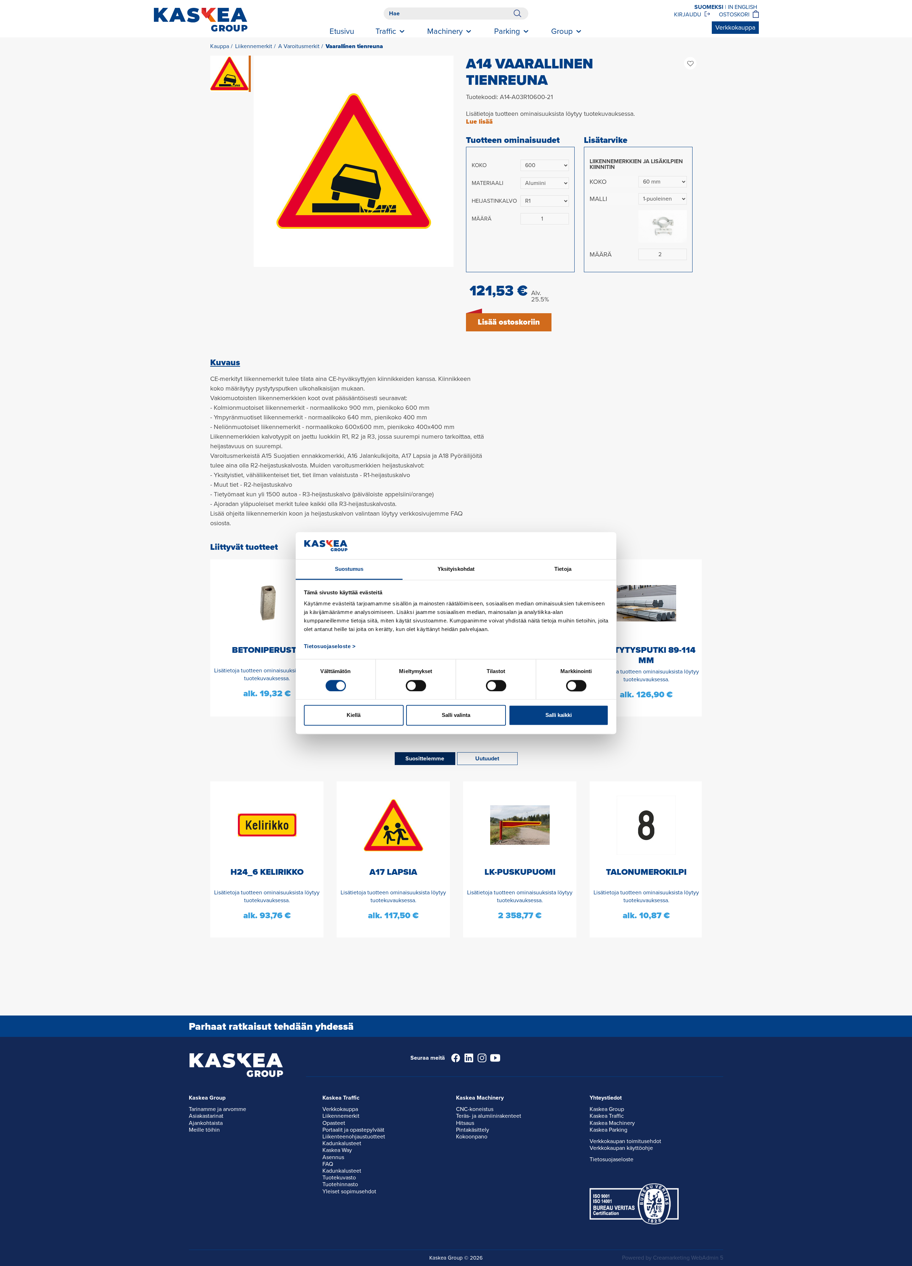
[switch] (416, 685)
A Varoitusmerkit (299, 46)
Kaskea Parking (608, 1129)
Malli (598, 199)
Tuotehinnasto (340, 1184)
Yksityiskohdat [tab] (456, 569)
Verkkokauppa (735, 27)
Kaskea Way (337, 1150)
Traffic (385, 31)
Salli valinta (456, 715)
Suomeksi (708, 7)
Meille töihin (204, 1129)
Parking (507, 31)
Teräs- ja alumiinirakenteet (488, 1116)
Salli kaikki (558, 715)
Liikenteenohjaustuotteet (353, 1136)
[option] (353, 161)
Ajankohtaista (206, 1123)
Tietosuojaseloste (611, 1159)
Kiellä (354, 715)
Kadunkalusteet (341, 1143)
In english (742, 7)
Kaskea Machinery (612, 1123)
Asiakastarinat (206, 1116)
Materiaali (487, 183)
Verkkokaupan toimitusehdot (625, 1141)
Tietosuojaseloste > (330, 647)
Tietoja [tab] (562, 569)
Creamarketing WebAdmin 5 (688, 1257)
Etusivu (342, 31)
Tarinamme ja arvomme (217, 1109)
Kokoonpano (471, 1136)
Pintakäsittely (472, 1129)
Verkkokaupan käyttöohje (621, 1148)
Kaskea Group (607, 1109)
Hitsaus (465, 1123)
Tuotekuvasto (339, 1177)
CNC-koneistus (474, 1109)
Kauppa (219, 46)
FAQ (327, 1164)
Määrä (482, 218)
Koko (479, 165)
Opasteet (333, 1123)
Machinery (445, 31)
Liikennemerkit (253, 46)
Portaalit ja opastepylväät (353, 1129)
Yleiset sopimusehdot (349, 1191)
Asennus (333, 1157)
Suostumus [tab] (349, 569)
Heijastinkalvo (494, 201)
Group (562, 31)
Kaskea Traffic (607, 1116)
